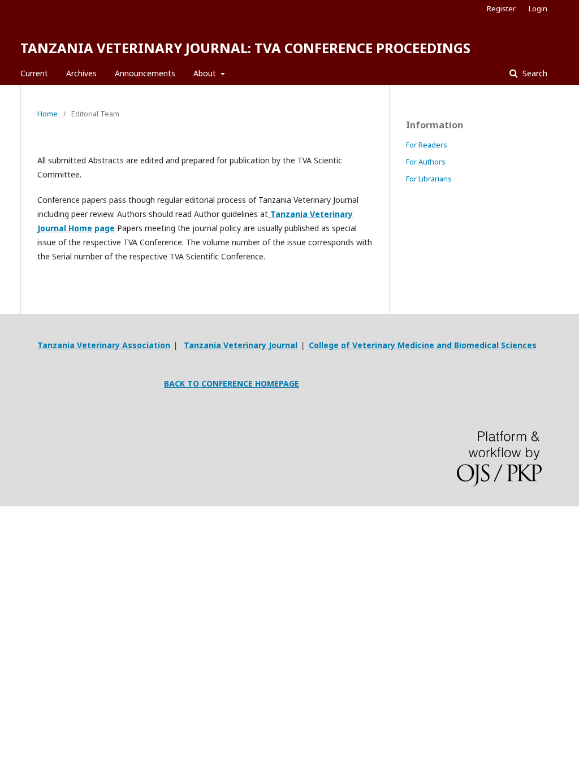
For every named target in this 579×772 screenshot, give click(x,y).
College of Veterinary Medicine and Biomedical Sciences (423, 345)
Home (47, 114)
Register (501, 8)
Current (34, 73)
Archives (81, 73)
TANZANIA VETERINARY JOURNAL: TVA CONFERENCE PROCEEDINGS (245, 47)
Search (533, 73)
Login (538, 8)
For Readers (426, 145)
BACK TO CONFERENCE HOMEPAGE (231, 383)
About (205, 73)
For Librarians (429, 179)
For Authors (426, 162)
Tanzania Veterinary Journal (240, 345)
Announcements (145, 73)
